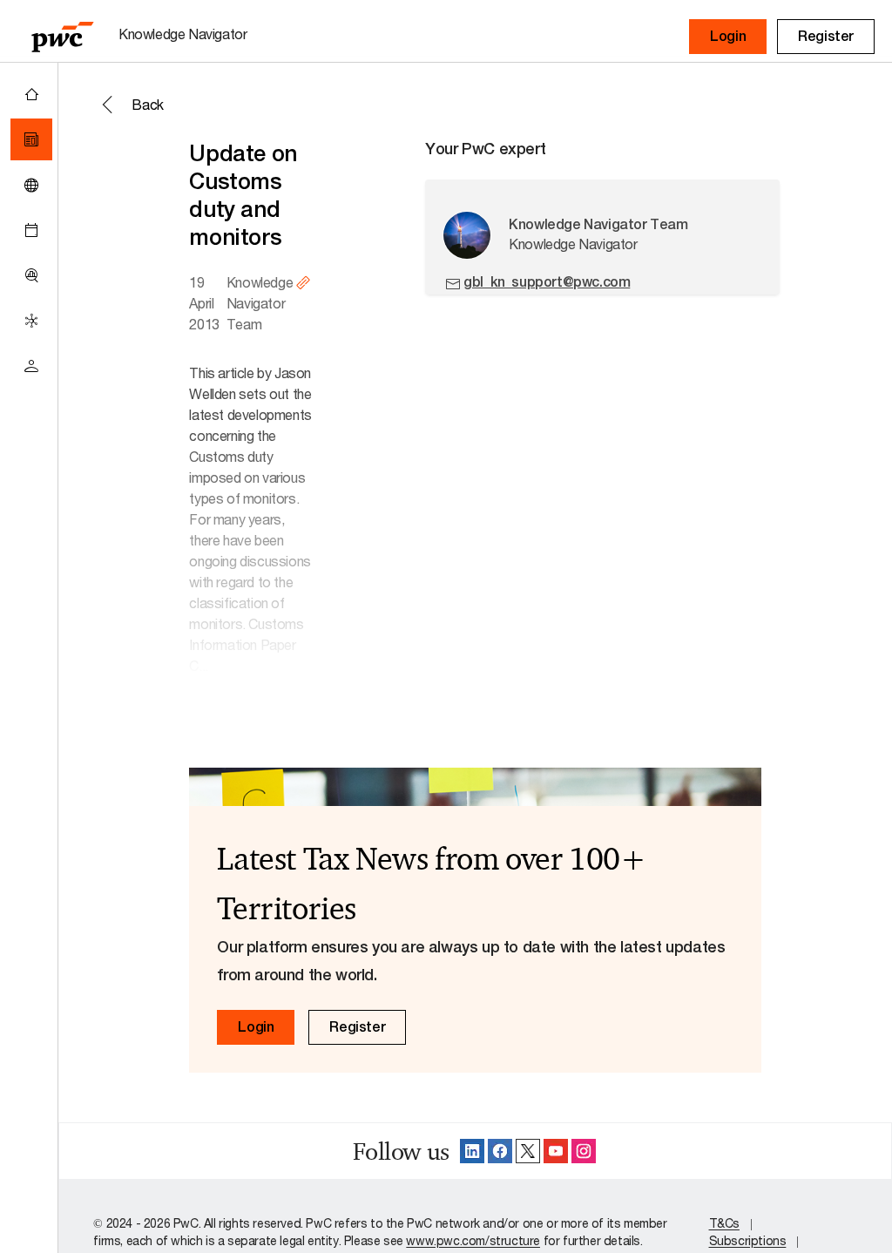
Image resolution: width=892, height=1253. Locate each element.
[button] (728, 36)
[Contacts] (31, 366)
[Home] (31, 94)
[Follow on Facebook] (500, 1151)
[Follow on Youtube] (556, 1151)
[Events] (31, 230)
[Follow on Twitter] (528, 1151)
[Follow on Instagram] (583, 1151)
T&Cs (724, 1223)
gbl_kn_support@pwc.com (546, 282)
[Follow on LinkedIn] (472, 1151)
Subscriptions (748, 1240)
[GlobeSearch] (31, 185)
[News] (31, 139)
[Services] (31, 321)
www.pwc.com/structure (473, 1240)
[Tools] (31, 275)
